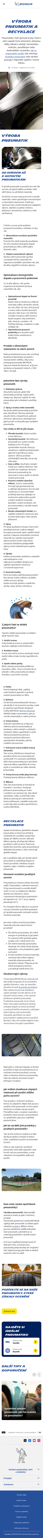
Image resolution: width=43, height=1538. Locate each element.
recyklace (16, 1226)
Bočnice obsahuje (27, 710)
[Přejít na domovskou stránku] (23, 4)
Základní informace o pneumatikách (22, 1432)
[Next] (39, 1375)
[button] (21, 1342)
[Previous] (34, 1375)
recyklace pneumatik (15, 56)
